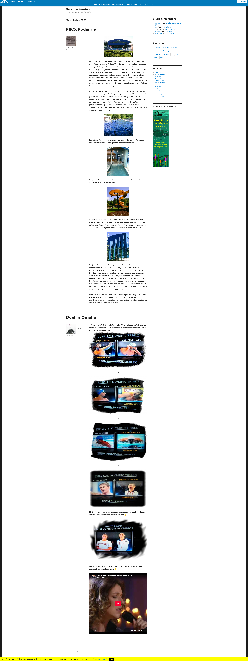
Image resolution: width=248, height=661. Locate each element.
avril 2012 (158, 79)
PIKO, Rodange (81, 29)
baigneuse (158, 23)
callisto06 (158, 31)
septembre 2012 (160, 74)
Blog (140, 4)
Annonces (146, 4)
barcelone (165, 47)
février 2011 (158, 95)
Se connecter (242, 1)
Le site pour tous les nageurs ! (23, 1)
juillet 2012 (158, 76)
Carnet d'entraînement (118, 4)
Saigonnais (79, 328)
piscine (178, 54)
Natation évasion (78, 9)
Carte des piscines (104, 4)
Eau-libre (153, 4)
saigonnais (158, 33)
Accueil (95, 4)
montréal (166, 54)
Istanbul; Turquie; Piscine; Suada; (170, 51)
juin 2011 (157, 89)
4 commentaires (71, 338)
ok (112, 659)
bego (77, 40)
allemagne (157, 47)
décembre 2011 (159, 81)
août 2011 (157, 85)
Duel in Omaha (81, 317)
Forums (134, 4)
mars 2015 (158, 72)
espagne (174, 47)
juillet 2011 (158, 87)
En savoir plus (103, 659)
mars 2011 (158, 93)
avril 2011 (157, 91)
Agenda (128, 4)
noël (172, 54)
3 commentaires (71, 50)
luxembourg (157, 54)
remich (156, 57)
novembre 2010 (159, 97)
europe (156, 51)
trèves (162, 57)
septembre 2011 (160, 83)
